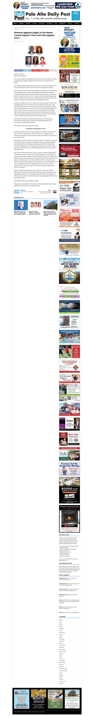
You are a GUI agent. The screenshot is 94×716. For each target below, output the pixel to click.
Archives (77, 23)
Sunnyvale (61, 679)
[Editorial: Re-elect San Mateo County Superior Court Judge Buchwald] (21, 205)
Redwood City (62, 662)
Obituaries (49, 23)
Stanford (61, 677)
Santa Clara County (63, 670)
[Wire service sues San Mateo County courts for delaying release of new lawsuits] (50, 205)
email (62, 559)
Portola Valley (62, 660)
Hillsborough (61, 639)
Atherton (61, 624)
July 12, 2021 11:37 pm (20, 41)
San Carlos (61, 664)
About (15, 23)
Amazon (61, 619)
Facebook (61, 634)
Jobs (56, 23)
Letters (35, 23)
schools (60, 672)
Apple (60, 622)
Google (60, 636)
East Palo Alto (62, 632)
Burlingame (61, 628)
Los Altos (61, 643)
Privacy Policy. (37, 711)
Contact (70, 23)
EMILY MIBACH (20, 74)
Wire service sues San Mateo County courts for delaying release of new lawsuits (50, 213)
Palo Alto (61, 658)
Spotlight (41, 23)
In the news (61, 641)
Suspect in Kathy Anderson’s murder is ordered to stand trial (34, 213)
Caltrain (60, 630)
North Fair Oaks (62, 651)
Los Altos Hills (62, 645)
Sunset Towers (62, 681)
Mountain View (62, 649)
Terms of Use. (42, 711)
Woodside (61, 683)
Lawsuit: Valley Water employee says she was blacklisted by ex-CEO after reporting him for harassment (69, 601)
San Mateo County (63, 668)
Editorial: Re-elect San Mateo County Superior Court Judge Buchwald (20, 213)
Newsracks (62, 23)
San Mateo (61, 666)
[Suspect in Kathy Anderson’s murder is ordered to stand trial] (36, 205)
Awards (21, 23)
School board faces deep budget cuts (71, 612)
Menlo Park (61, 647)
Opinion (28, 23)
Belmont (61, 626)
